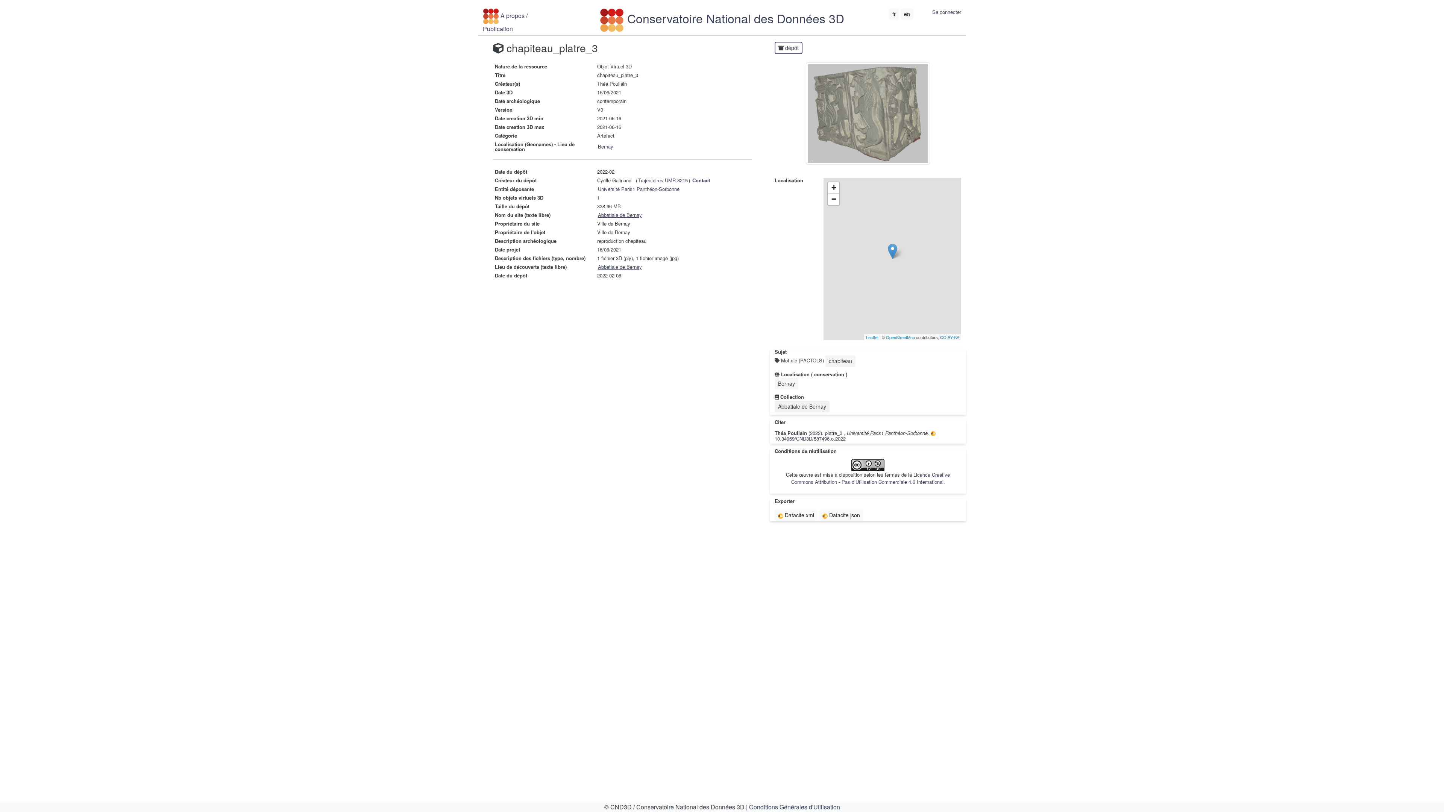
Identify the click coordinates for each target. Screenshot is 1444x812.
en (907, 14)
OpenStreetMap (900, 337)
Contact (701, 180)
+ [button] (833, 187)
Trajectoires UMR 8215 (663, 180)
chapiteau (840, 361)
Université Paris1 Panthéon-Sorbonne (639, 188)
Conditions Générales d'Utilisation (794, 807)
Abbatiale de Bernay (620, 214)
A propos (513, 15)
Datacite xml (798, 515)
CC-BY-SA (949, 337)
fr (894, 14)
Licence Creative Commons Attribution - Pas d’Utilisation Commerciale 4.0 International (870, 478)
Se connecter (946, 11)
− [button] (833, 199)
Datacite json (844, 515)
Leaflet (872, 337)
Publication (498, 28)
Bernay (605, 146)
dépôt (791, 48)
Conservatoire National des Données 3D (734, 18)
